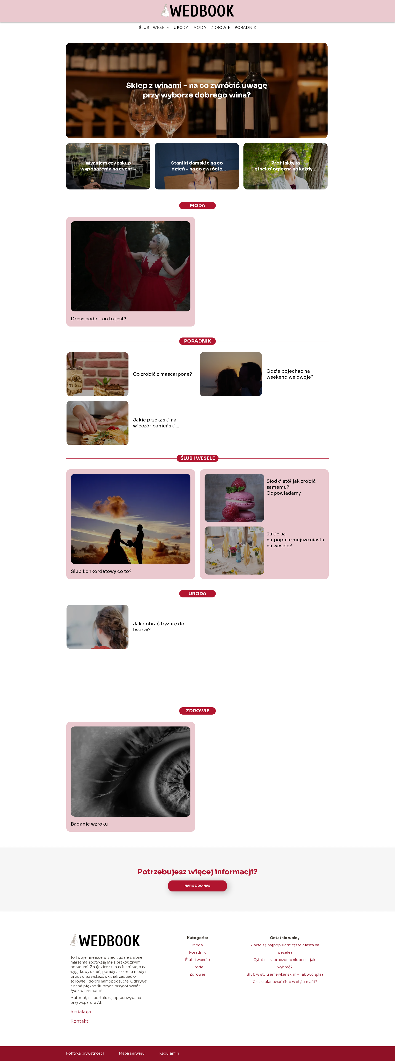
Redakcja (80, 1012)
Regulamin (169, 1053)
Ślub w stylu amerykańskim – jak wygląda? (285, 974)
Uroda (181, 27)
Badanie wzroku (89, 824)
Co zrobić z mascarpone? (162, 374)
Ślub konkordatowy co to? (101, 571)
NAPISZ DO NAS (197, 886)
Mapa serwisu (132, 1053)
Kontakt (79, 1021)
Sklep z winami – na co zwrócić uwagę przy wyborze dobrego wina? (196, 90)
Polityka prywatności (85, 1053)
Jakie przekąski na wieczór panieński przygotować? (154, 423)
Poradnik (245, 27)
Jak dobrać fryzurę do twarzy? (158, 627)
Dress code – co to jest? (98, 319)
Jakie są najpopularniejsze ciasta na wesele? (295, 540)
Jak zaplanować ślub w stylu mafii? (285, 981)
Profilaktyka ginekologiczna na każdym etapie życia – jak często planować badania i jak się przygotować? (285, 166)
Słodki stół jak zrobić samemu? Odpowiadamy (291, 487)
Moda (199, 27)
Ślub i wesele (154, 27)
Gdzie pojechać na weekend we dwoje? (290, 374)
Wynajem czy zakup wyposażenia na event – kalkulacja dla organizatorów (108, 166)
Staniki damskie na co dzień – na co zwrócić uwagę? (197, 166)
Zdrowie (220, 27)
